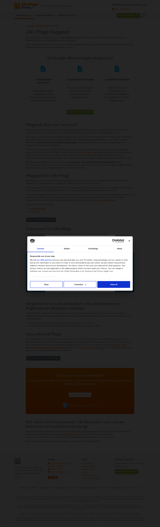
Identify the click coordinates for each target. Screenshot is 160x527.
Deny (46, 284)
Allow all (113, 284)
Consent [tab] (40, 248)
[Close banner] (129, 241)
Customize (78, 284)
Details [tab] (67, 248)
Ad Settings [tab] (93, 248)
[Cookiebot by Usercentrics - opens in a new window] (114, 241)
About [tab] (119, 248)
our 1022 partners (44, 260)
